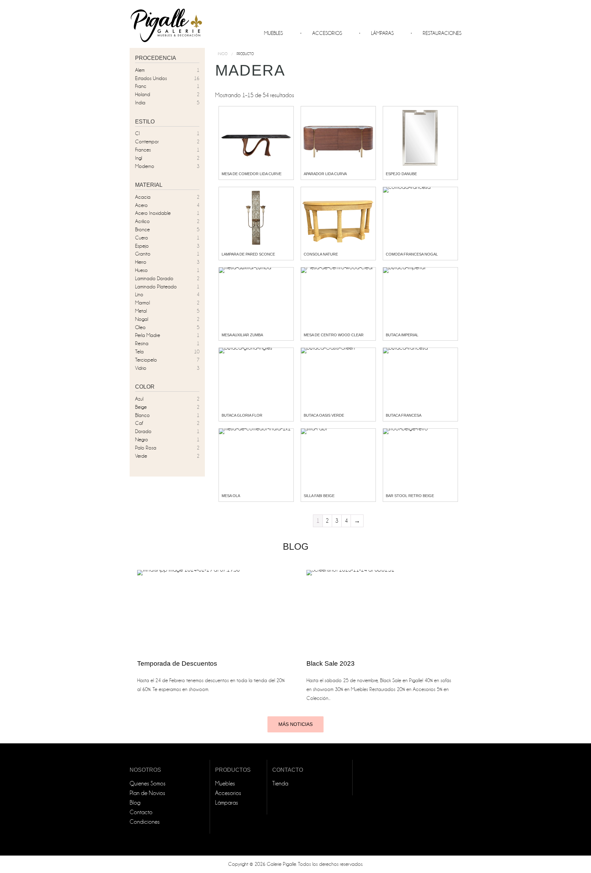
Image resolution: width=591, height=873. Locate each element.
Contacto (141, 812)
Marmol (142, 302)
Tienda (280, 783)
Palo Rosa (145, 448)
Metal (141, 311)
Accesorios (327, 33)
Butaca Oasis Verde (324, 415)
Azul (139, 399)
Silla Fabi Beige (319, 496)
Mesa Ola (231, 496)
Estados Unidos (151, 78)
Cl (137, 133)
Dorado (143, 431)
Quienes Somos (148, 783)
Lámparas (382, 33)
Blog (135, 802)
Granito (142, 254)
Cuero (141, 237)
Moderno (144, 166)
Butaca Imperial (402, 335)
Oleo (140, 327)
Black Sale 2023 (330, 663)
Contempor (147, 141)
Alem (140, 70)
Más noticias (295, 724)
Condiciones (145, 822)
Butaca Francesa (403, 415)
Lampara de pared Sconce (248, 254)
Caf (139, 423)
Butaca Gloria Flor (242, 415)
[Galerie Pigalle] (165, 22)
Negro (141, 439)
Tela (139, 351)
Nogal (141, 319)
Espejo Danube (401, 174)
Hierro (140, 262)
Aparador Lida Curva (325, 174)
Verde (141, 456)
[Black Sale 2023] (380, 611)
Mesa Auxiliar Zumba (242, 335)
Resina (141, 343)
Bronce (142, 229)
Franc (140, 86)
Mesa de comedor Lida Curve (251, 174)
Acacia (142, 197)
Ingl (138, 158)
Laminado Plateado (156, 286)
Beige (141, 407)
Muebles (273, 33)
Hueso (141, 270)
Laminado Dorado (154, 278)
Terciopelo (146, 360)
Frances (143, 150)
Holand (142, 94)
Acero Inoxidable (153, 213)
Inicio (222, 54)
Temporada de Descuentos (177, 663)
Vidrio (140, 368)
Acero (141, 205)
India (140, 102)
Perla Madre (147, 335)
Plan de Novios (147, 793)
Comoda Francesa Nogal (412, 254)
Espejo (142, 246)
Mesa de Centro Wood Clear (334, 335)
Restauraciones (442, 33)
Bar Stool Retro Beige (410, 496)
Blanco (142, 415)
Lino (139, 294)
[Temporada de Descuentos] (211, 611)
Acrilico (142, 221)
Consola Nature (321, 254)
